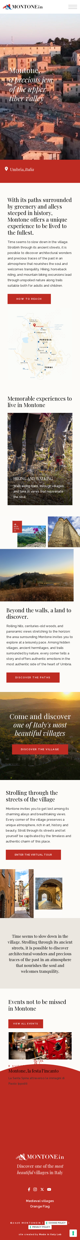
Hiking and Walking (33, 478)
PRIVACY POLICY (41, 1227)
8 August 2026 (23, 1066)
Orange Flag (40, 1206)
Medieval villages (40, 1201)
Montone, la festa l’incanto (33, 1071)
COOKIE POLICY (57, 1222)
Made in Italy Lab (50, 1234)
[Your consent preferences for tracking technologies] (73, 1233)
